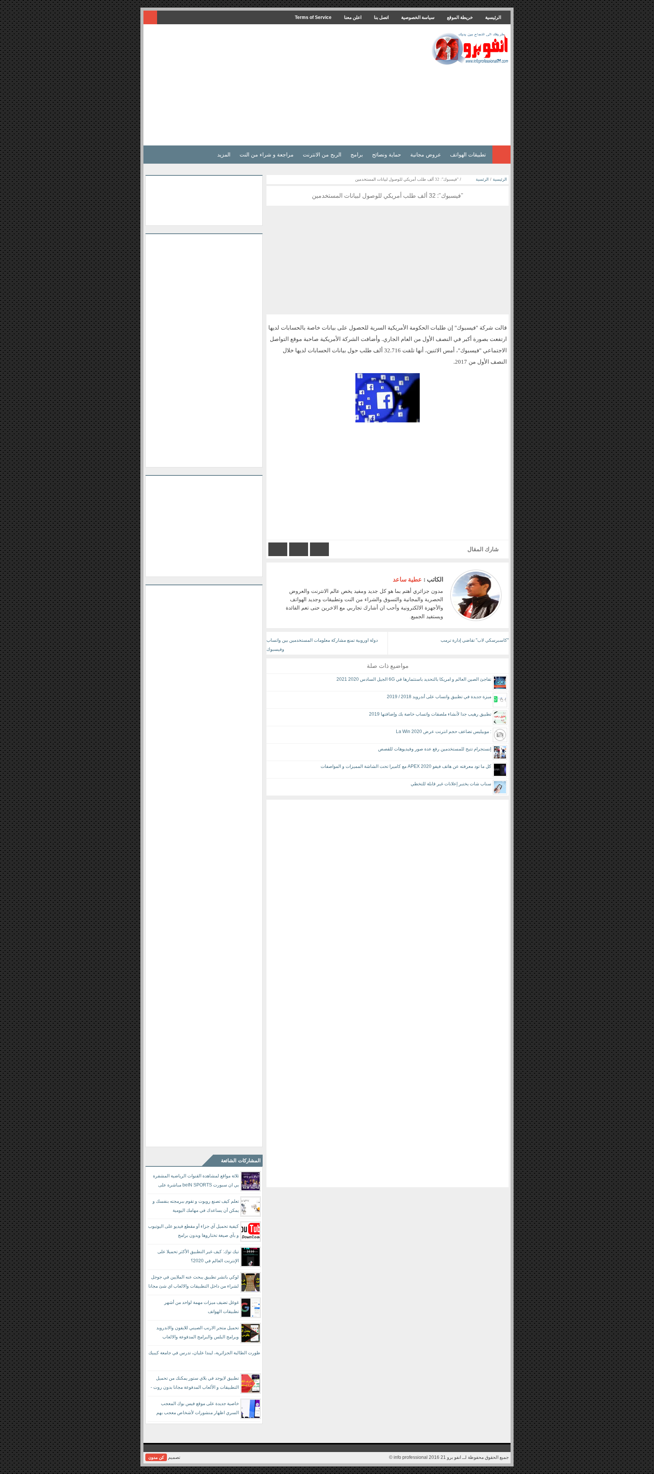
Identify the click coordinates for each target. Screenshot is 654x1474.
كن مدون (156, 1457)
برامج (356, 155)
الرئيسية (493, 17)
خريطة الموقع (460, 17)
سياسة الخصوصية (417, 17)
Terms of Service (313, 17)
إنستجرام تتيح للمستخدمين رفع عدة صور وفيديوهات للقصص (434, 749)
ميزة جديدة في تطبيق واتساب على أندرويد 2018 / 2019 (439, 696)
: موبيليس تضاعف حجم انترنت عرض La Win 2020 (443, 731)
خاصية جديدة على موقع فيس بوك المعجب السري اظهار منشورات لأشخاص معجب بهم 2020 (197, 1409)
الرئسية (482, 179)
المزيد (223, 155)
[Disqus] (387, 894)
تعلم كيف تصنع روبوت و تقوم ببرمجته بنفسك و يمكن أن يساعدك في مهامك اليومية (196, 1206)
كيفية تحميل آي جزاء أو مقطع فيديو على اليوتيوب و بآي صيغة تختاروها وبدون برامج (193, 1231)
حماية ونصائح (386, 155)
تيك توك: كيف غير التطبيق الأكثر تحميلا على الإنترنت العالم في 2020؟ (198, 1256)
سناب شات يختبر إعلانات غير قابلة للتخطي (451, 783)
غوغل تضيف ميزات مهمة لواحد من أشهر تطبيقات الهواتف (201, 1307)
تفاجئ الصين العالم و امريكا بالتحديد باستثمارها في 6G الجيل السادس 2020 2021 (413, 679)
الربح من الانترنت (322, 155)
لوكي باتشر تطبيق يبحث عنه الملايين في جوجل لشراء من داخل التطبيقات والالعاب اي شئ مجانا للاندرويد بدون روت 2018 (193, 1282)
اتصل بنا (381, 17)
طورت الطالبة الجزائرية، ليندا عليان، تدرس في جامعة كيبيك (204, 1352)
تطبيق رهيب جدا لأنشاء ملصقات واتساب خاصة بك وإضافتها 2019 (430, 714)
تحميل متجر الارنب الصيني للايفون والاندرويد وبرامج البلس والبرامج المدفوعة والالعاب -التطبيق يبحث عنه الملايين (197, 1333)
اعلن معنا (352, 17)
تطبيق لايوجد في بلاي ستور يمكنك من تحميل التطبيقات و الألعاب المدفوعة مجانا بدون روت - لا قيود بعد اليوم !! (195, 1384)
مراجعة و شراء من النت (267, 155)
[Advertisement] (283, 85)
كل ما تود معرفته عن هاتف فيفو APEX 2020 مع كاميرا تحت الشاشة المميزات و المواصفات (406, 766)
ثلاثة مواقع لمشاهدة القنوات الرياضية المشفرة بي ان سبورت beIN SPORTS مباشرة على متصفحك (196, 1181)
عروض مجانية (425, 155)
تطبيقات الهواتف (468, 155)
